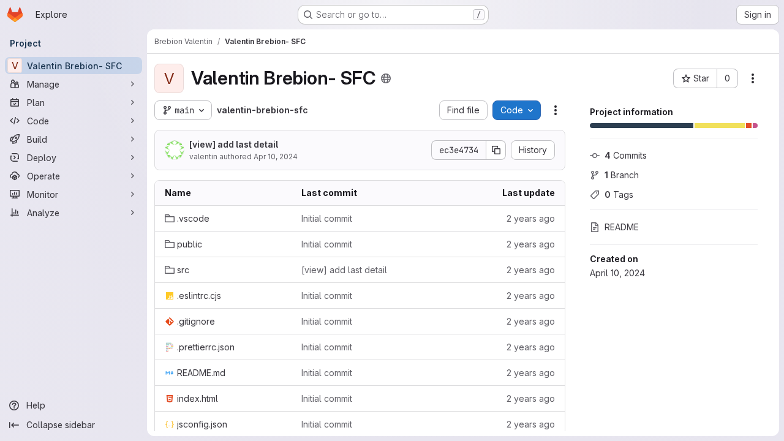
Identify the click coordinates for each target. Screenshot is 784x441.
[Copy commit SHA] (496, 150)
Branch (622, 175)
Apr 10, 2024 (276, 156)
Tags (619, 194)
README (622, 227)
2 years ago (531, 218)
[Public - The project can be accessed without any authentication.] (386, 78)
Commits (626, 155)
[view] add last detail (233, 144)
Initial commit (326, 218)
